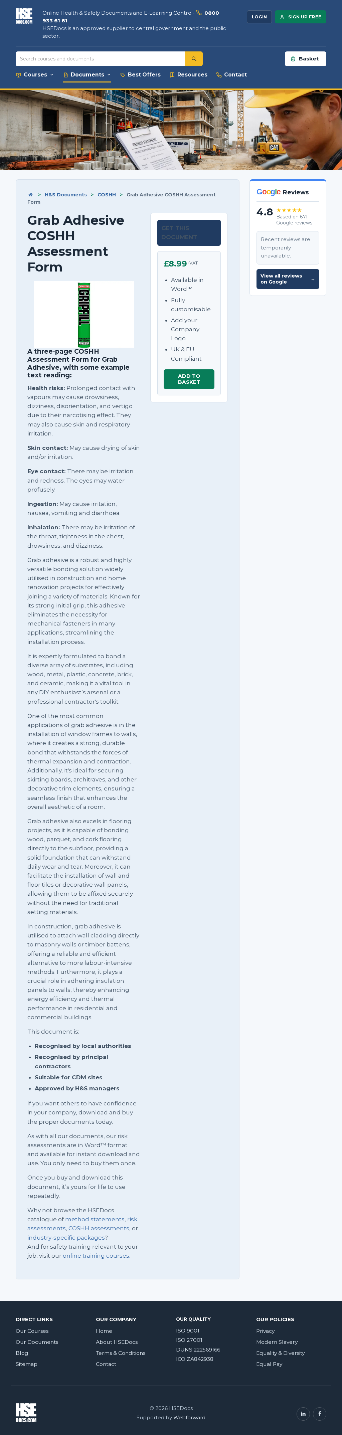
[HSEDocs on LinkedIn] (303, 1414)
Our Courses (32, 1331)
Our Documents (37, 1342)
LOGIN (259, 16)
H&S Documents (66, 194)
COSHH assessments (98, 1228)
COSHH (107, 194)
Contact (106, 1364)
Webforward (189, 1418)
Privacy (265, 1331)
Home (104, 1331)
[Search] (194, 58)
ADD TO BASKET (189, 379)
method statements (95, 1219)
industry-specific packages (66, 1237)
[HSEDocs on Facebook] (319, 1414)
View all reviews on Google (288, 279)
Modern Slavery (277, 1342)
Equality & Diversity (280, 1353)
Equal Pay (269, 1364)
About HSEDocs (117, 1342)
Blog (22, 1353)
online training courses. (96, 1255)
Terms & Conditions (120, 1353)
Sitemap (26, 1364)
